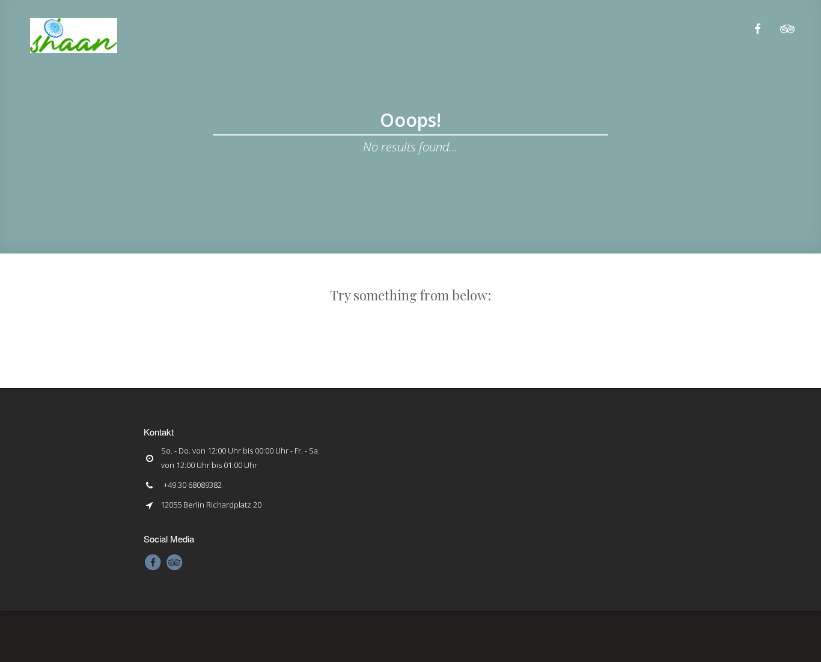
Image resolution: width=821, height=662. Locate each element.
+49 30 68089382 (192, 484)
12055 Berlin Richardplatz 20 (210, 504)
